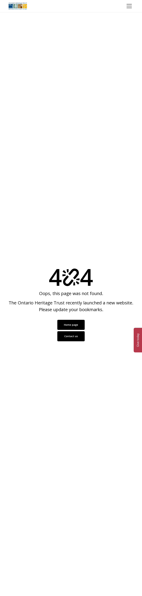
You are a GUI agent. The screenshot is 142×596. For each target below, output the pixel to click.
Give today (138, 340)
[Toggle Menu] (129, 6)
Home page (71, 324)
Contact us (71, 336)
